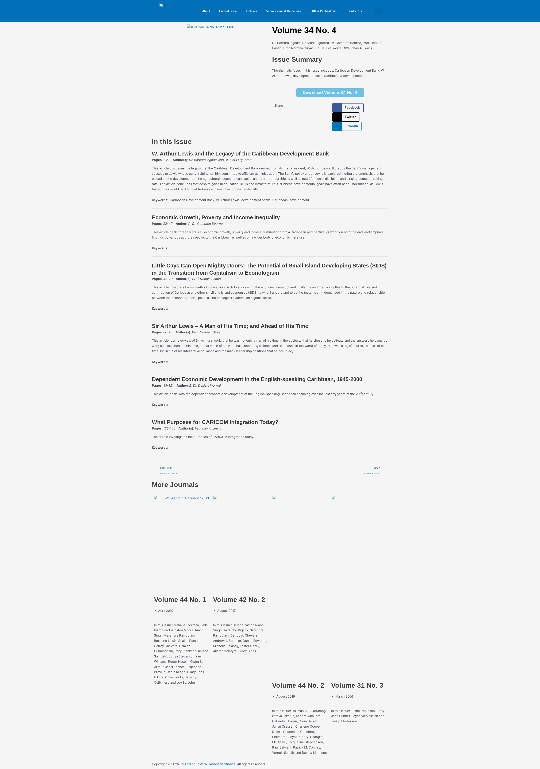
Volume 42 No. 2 (239, 599)
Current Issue (228, 11)
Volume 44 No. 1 (180, 599)
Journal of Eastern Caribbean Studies (207, 764)
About (206, 11)
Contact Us (355, 11)
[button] (378, 11)
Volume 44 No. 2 (298, 685)
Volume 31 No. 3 (357, 685)
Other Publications (324, 11)
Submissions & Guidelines (283, 11)
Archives (251, 11)
